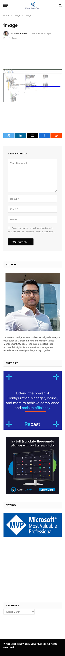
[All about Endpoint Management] (32, 5)
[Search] (60, 5)
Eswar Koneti (20, 33)
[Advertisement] (28, 569)
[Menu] (5, 5)
